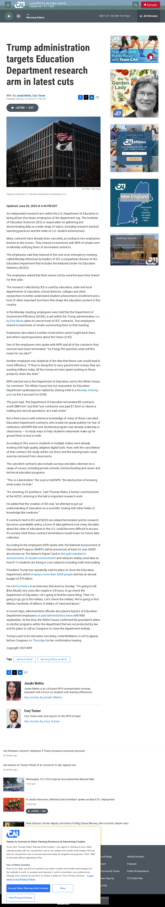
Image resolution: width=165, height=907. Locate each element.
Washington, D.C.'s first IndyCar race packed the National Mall (60, 779)
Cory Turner (38, 95)
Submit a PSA (100, 885)
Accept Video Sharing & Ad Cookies (28, 888)
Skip (62, 888)
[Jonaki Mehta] (13, 691)
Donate (152, 5)
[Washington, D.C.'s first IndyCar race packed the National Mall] (13, 784)
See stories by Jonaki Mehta (43, 697)
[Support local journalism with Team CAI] (134, 49)
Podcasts (132, 864)
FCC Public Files (135, 878)
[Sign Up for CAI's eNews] (134, 148)
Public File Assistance (138, 871)
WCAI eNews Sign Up (103, 878)
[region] (51, 865)
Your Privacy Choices (21, 897)
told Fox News (20, 586)
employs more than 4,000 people (52, 574)
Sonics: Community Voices (106, 871)
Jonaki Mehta (24, 95)
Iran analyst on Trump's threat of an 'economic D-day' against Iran (39, 765)
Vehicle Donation (135, 857)
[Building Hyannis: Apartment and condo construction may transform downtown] (134, 250)
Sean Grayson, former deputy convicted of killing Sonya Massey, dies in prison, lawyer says (77, 823)
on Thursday (37, 640)
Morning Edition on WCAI (54, 659)
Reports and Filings (102, 857)
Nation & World (25, 659)
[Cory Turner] (13, 718)
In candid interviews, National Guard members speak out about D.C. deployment (70, 799)
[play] (8, 16)
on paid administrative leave (55, 615)
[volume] (18, 16)
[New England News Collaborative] (134, 203)
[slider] (23, 16)
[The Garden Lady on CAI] (134, 93)
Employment (99, 864)
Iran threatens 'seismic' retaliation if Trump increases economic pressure (44, 750)
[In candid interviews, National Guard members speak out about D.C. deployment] (13, 805)
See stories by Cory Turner (42, 721)
